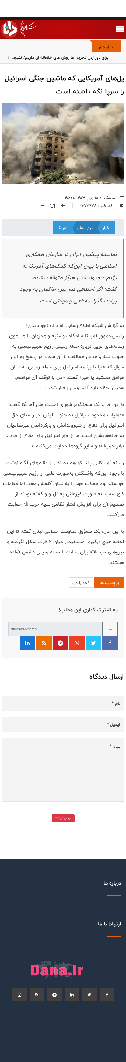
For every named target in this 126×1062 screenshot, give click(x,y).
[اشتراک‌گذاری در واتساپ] (77, 643)
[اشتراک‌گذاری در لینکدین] (27, 643)
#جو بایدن (81, 582)
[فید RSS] (44, 643)
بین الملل (85, 227)
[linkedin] (72, 994)
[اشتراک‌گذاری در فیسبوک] (110, 643)
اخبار (106, 227)
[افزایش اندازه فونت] (60, 206)
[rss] (37, 994)
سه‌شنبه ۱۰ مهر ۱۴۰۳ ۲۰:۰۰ (90, 198)
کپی (110, 629)
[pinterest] (54, 994)
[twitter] (89, 994)
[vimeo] (19, 994)
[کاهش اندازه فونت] (40, 206)
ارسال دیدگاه (63, 818)
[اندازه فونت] (50, 206)
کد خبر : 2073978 (96, 206)
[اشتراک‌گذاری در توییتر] (93, 643)
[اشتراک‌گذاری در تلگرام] (60, 643)
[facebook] (107, 994)
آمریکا (63, 227)
